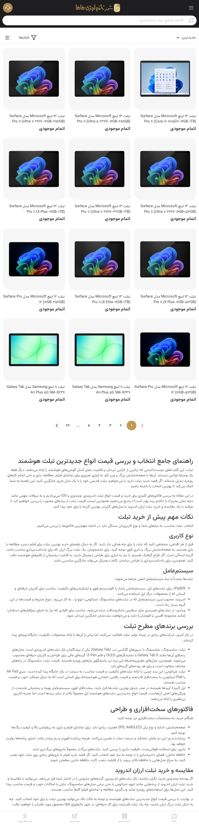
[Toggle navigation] (191, 8)
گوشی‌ (71, 470)
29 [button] (67, 425)
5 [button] (89, 425)
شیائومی (91, 599)
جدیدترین (189, 37)
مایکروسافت (115, 610)
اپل (149, 588)
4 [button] (99, 425)
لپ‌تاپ (111, 470)
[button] (8, 8)
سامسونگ (107, 599)
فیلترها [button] (24, 37)
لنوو (80, 599)
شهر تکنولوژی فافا (77, 804)
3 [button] (110, 425)
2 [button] (121, 425)
